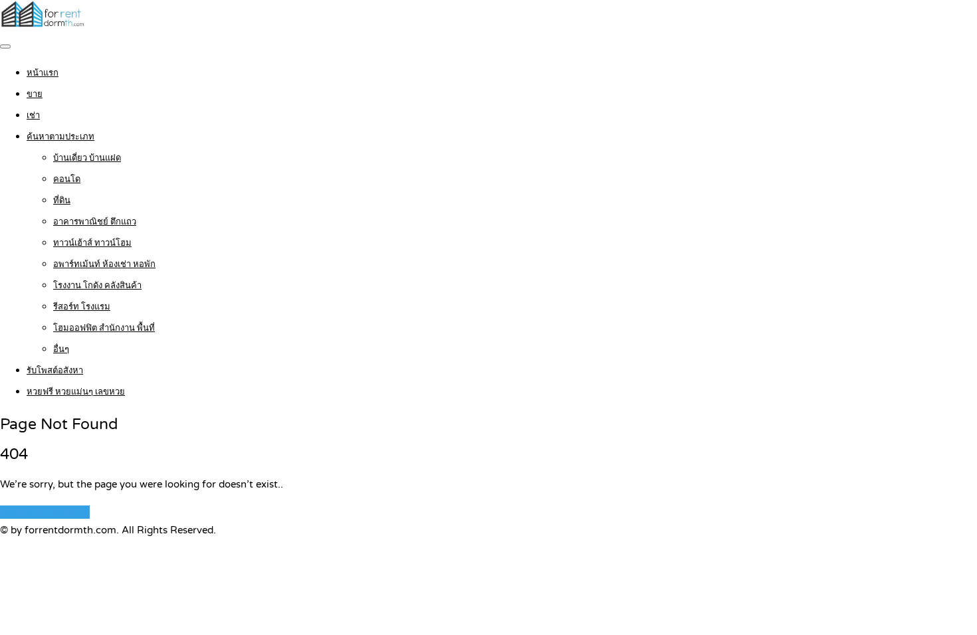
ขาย (35, 94)
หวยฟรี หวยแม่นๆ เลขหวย (76, 392)
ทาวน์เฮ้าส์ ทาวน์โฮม (92, 243)
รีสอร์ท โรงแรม (81, 307)
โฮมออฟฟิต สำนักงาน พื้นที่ (104, 328)
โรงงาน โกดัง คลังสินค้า (97, 285)
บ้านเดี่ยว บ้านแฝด (87, 158)
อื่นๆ (61, 349)
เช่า (33, 115)
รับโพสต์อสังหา (55, 370)
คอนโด (66, 179)
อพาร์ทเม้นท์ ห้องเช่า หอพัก (104, 264)
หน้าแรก (42, 73)
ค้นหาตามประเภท (60, 137)
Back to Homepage (45, 512)
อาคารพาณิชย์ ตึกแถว (94, 222)
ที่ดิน (61, 200)
